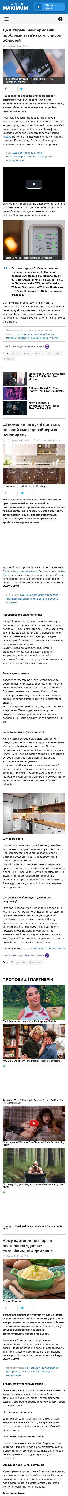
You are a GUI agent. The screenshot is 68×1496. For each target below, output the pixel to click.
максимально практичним (21, 571)
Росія (38, 353)
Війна (27, 353)
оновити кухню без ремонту (47, 948)
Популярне (18, 962)
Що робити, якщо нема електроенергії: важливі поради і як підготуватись (29, 156)
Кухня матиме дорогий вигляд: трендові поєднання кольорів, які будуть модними (32, 598)
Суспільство (52, 353)
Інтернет (9, 358)
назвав (7, 136)
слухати (50, 6)
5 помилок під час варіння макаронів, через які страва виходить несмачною (33, 1371)
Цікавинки (35, 962)
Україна (16, 353)
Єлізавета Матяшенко (48, 440)
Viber (47, 346)
